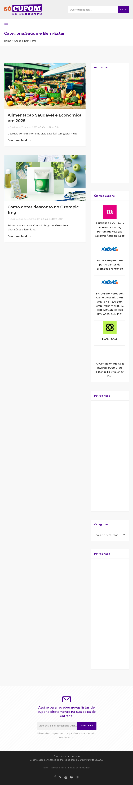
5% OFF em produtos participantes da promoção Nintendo (109, 264)
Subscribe (87, 725)
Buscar (123, 9)
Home (7, 40)
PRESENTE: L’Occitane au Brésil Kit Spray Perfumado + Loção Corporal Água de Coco (110, 229)
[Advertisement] (109, 127)
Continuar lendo (18, 140)
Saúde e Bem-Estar (50, 127)
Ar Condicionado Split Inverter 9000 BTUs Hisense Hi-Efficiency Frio (110, 369)
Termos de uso (58, 767)
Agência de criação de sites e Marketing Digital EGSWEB (75, 759)
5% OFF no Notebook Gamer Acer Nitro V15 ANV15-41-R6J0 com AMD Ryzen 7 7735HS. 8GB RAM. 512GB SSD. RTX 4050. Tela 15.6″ (109, 304)
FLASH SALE (110, 338)
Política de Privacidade (79, 767)
